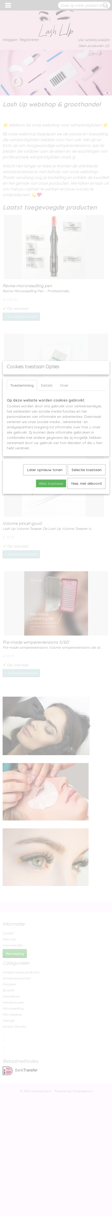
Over (64, 385)
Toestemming (22, 385)
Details (47, 385)
